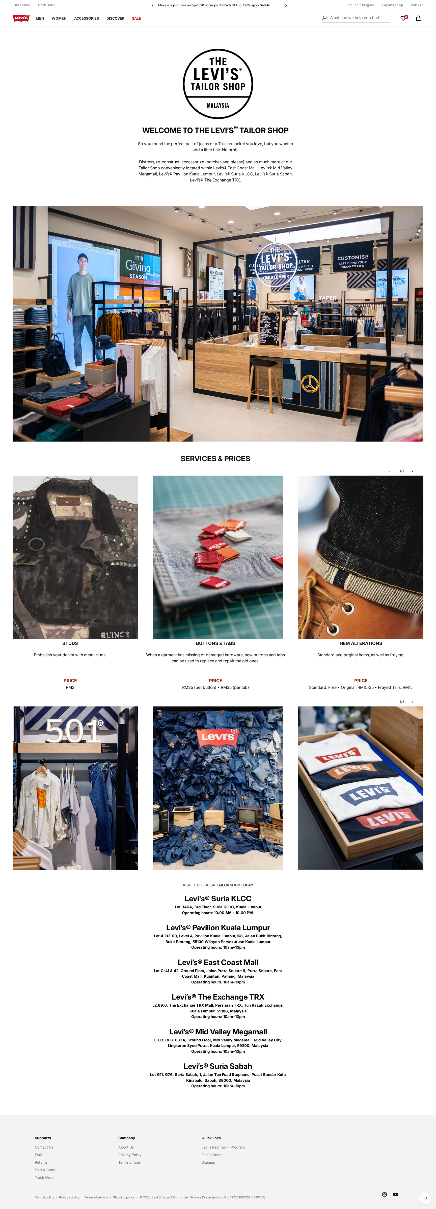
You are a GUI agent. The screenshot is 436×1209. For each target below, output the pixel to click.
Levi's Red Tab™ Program (223, 1147)
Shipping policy (124, 1197)
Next (410, 471)
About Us (126, 1147)
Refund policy (44, 1197)
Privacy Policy (130, 1155)
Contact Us (44, 1147)
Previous (391, 471)
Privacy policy (69, 1197)
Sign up (180, 5)
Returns (41, 1162)
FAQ (38, 1155)
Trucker (225, 143)
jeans (204, 143)
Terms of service (96, 1197)
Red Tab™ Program (361, 5)
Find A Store (21, 5)
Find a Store (212, 1155)
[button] (418, 18)
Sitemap (208, 1162)
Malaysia (417, 5)
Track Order (46, 5)
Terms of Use (129, 1162)
